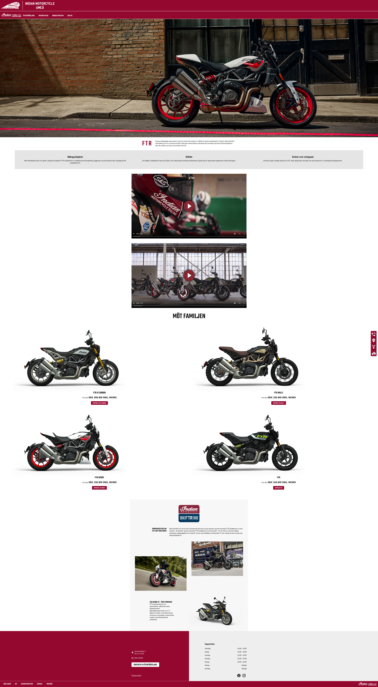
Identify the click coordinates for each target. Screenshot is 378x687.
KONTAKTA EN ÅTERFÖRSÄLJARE (145, 664)
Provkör (49, 684)
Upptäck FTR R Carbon (99, 403)
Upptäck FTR (278, 488)
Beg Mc (70, 15)
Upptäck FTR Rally (278, 403)
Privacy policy (136, 675)
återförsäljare (29, 15)
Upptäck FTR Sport (99, 488)
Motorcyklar (43, 15)
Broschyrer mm (58, 15)
